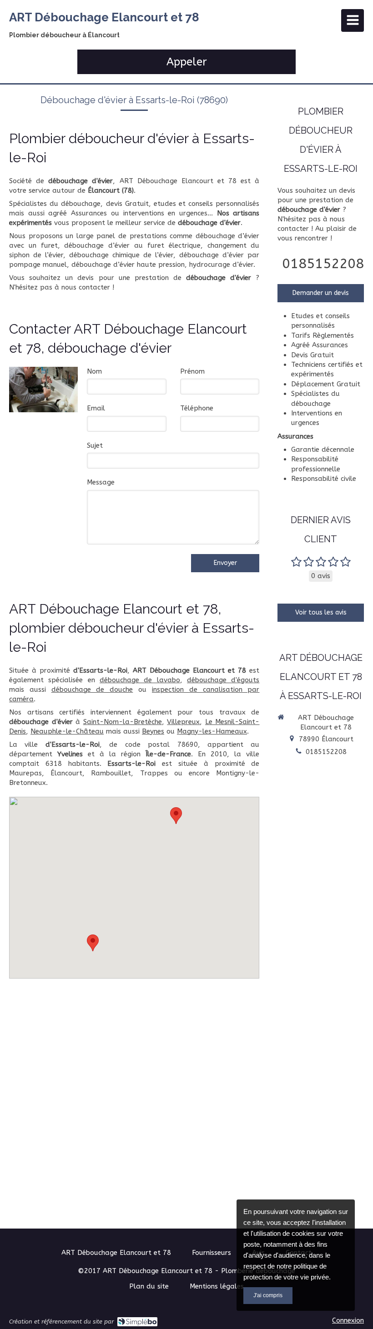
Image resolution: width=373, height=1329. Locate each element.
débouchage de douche (92, 689)
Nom (94, 371)
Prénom (192, 371)
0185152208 (323, 263)
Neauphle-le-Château (67, 731)
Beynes (153, 731)
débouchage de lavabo (140, 680)
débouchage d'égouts (223, 680)
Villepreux (183, 722)
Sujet (95, 445)
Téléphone (196, 408)
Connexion (348, 1320)
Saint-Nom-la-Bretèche (122, 722)
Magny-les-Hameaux (212, 731)
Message (101, 482)
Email (96, 408)
